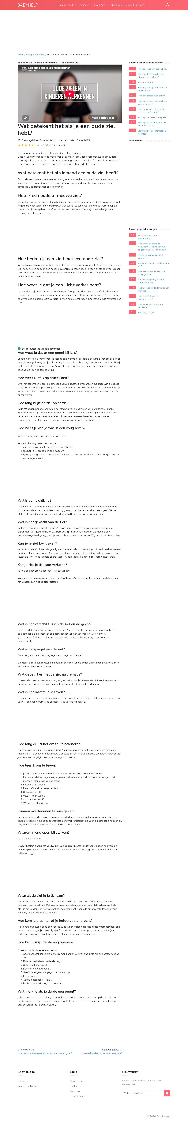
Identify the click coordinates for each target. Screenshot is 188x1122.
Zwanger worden (66, 5)
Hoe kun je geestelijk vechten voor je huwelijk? (152, 102)
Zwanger (83, 5)
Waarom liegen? (146, 82)
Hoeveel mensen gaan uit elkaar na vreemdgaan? (45, 1053)
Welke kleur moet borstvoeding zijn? (153, 265)
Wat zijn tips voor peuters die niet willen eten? (152, 124)
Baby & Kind (99, 5)
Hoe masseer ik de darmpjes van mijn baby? (153, 289)
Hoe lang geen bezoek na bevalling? (150, 306)
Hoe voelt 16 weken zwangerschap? (148, 298)
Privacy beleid (77, 1096)
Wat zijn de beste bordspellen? (153, 117)
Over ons (75, 1091)
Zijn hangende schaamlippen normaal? (152, 132)
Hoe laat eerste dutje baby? (151, 95)
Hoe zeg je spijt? (146, 312)
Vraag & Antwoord (135, 5)
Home (20, 54)
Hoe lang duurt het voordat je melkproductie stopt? (152, 111)
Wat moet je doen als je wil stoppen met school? (151, 76)
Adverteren (76, 1081)
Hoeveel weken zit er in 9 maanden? (101, 1053)
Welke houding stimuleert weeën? (150, 257)
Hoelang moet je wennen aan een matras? (152, 89)
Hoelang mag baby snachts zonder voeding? (151, 281)
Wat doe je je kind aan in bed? (152, 68)
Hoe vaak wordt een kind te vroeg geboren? (151, 273)
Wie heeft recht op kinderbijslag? (147, 237)
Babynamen (115, 5)
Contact (74, 1086)
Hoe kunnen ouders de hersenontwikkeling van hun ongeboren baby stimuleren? (152, 246)
